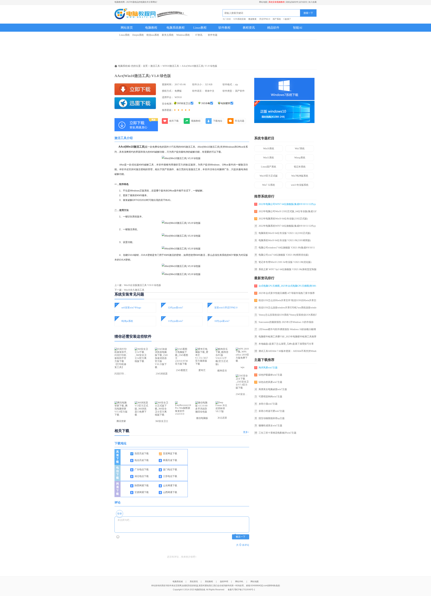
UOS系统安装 (240, 19)
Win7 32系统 (268, 185)
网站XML (239, 581)
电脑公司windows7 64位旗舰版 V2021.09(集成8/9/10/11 (287, 247)
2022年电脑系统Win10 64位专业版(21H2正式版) (283, 218)
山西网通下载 (170, 492)
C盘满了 (287, 19)
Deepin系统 (138, 35)
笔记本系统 (300, 166)
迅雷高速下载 (142, 453)
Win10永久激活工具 (134, 290)
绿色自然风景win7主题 (270, 382)
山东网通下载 (170, 485)
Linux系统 (124, 35)
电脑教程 (151, 27)
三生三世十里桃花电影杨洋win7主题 (277, 433)
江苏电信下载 (170, 476)
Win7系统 (300, 148)
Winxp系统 (299, 157)
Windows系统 (183, 35)
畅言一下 (240, 537)
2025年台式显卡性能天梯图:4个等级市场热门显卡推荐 (287, 293)
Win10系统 (268, 148)
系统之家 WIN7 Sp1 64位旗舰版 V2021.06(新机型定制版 (288, 269)
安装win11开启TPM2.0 (225, 307)
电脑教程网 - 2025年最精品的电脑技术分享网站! (135, 2)
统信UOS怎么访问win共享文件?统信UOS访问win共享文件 (289, 300)
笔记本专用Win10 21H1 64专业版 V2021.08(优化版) (285, 262)
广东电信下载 (142, 469)
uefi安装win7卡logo (131, 307)
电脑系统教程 (176, 27)
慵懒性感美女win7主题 (270, 425)
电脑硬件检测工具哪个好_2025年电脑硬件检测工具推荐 (287, 336)
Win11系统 (268, 157)
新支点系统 (168, 35)
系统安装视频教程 (277, 2)
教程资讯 (249, 27)
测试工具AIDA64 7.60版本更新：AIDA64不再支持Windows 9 (290, 351)
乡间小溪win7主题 (268, 404)
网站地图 (263, 2)
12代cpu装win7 (175, 307)
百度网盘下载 (170, 453)
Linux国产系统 (268, 166)
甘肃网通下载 (142, 492)
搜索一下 (308, 13)
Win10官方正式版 (269, 176)
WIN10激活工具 (170, 66)
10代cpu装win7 (221, 321)
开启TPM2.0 (264, 19)
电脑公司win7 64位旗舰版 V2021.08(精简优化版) (284, 255)
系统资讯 (194, 581)
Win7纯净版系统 (299, 176)
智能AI (297, 27)
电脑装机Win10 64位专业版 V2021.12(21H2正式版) (285, 233)
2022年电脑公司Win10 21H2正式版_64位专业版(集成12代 (288, 211)
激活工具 (155, 66)
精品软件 (273, 27)
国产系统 (277, 19)
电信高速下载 (142, 460)
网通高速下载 (170, 460)
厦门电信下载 (170, 469)
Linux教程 (200, 27)
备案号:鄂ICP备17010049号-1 (241, 589)
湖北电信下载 (142, 476)
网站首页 (127, 27)
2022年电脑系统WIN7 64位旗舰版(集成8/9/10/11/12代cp (287, 226)
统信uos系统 (152, 35)
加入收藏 (312, 2)
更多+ (246, 432)
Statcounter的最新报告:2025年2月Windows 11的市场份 (286, 322)
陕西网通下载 (142, 485)
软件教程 (224, 27)
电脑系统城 (178, 581)
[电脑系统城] (151, 14)
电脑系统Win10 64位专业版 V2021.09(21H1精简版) (285, 240)
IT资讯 (198, 35)
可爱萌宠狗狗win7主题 (270, 396)
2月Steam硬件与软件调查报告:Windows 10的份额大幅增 (287, 329)
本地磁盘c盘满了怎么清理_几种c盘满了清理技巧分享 (286, 344)
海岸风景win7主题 (268, 367)
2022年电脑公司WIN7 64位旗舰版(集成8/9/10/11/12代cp (287, 204)
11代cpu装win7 (175, 321)
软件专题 (212, 35)
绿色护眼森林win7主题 (270, 375)
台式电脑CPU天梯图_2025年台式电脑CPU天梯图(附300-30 (289, 286)
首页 (145, 66)
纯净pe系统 (127, 321)
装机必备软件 (292, 2)
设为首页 (303, 2)
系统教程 (209, 581)
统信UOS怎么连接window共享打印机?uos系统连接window (288, 307)
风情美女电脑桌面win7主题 (273, 389)
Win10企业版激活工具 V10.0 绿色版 (142, 285)
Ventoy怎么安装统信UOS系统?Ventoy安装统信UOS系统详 (288, 315)
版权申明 (224, 581)
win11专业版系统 (299, 185)
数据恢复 (252, 19)
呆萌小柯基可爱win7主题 (272, 411)
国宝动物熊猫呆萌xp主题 (272, 418)
